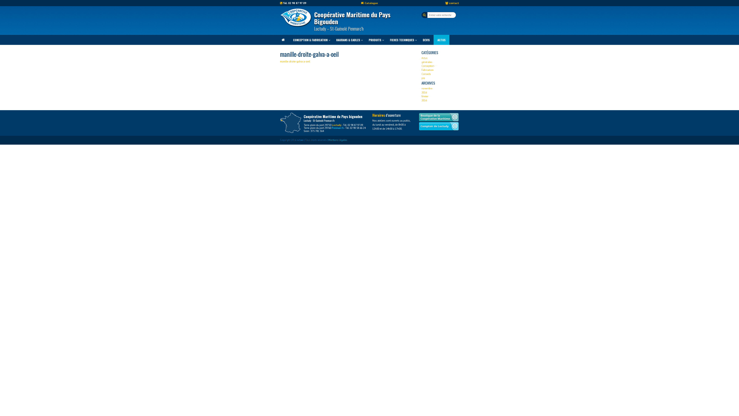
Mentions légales (338, 140)
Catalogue (371, 3)
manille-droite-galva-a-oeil (295, 61)
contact (454, 3)
